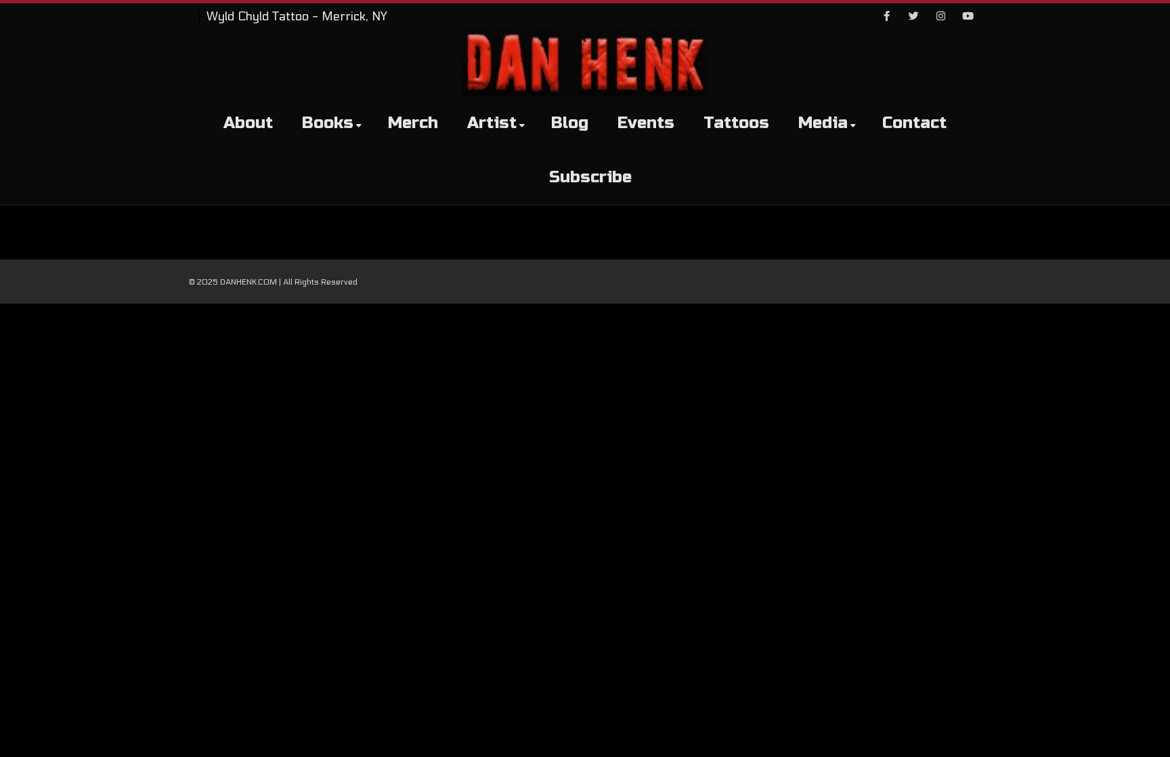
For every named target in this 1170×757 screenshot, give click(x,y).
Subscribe (590, 177)
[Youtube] (967, 16)
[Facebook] (886, 16)
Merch (413, 123)
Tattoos (736, 123)
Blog (569, 123)
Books (327, 123)
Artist (492, 123)
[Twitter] (913, 16)
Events (646, 123)
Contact (914, 123)
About (248, 123)
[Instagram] (940, 16)
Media (823, 123)
